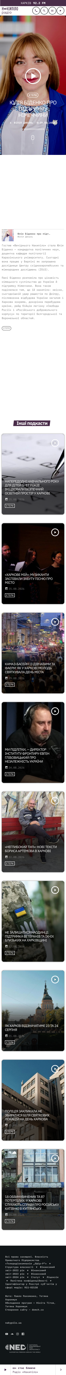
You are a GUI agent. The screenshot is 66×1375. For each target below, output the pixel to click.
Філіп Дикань (23, 122)
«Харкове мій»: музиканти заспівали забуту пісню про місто (29, 579)
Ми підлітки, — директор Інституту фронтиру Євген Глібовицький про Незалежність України (27, 756)
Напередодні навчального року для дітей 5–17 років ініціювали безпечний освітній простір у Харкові (32, 487)
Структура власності (19, 1267)
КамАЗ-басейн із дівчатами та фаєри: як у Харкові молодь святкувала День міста (30, 668)
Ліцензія (53, 1277)
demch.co (38, 1309)
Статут (35, 1277)
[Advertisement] (33, 192)
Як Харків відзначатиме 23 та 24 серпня (31, 1028)
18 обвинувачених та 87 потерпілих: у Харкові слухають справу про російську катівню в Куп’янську (32, 1203)
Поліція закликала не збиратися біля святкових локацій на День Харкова (27, 1115)
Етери (33, 95)
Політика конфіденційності (29, 1280)
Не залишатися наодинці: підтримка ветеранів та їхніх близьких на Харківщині (29, 936)
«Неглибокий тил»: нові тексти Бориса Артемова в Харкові (31, 849)
